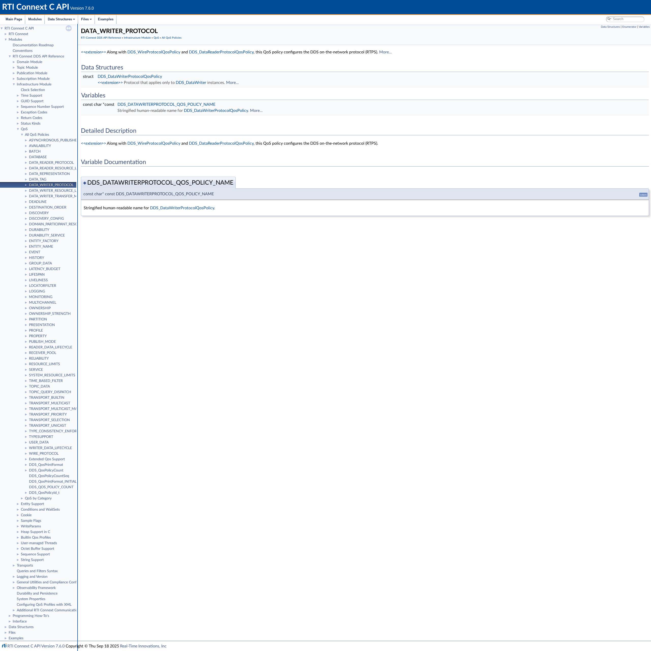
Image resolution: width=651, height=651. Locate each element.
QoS (24, 129)
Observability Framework (36, 588)
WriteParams (31, 526)
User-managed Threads (39, 543)
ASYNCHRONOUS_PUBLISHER (54, 140)
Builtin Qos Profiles (36, 537)
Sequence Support (35, 554)
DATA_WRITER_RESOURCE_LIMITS (57, 191)
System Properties (31, 599)
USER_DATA (39, 442)
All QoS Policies (37, 135)
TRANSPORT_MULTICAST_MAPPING (58, 409)
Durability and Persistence (37, 593)
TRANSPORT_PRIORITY (48, 414)
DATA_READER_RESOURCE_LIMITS (57, 168)
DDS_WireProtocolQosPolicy (153, 52)
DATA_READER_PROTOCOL (51, 163)
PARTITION (38, 319)
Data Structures (60, 19)
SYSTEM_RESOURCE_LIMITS (52, 375)
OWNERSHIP (40, 308)
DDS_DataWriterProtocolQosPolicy (130, 77)
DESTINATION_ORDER (47, 207)
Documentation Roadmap (33, 45)
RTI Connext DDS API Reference (38, 56)
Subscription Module (33, 79)
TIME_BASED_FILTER (46, 381)
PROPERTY (38, 336)
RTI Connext (18, 34)
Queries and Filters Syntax (37, 571)
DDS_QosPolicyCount (46, 470)
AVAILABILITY (40, 146)
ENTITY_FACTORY (43, 241)
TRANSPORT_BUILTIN (46, 398)
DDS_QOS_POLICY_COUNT (51, 487)
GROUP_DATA (40, 263)
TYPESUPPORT (41, 437)
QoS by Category (38, 498)
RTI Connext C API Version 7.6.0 (36, 646)
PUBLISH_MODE (42, 342)
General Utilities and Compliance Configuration (54, 582)
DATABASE (38, 157)
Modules (35, 19)
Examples (105, 19)
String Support (32, 560)
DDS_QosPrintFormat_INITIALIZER (56, 481)
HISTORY (36, 258)
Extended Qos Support (47, 459)
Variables (644, 26)
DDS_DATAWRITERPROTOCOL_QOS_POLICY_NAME (166, 104)
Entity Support (32, 504)
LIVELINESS (38, 280)
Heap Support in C (35, 532)
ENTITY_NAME (41, 246)
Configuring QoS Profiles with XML (44, 604)
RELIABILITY (39, 358)
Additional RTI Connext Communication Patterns (55, 610)
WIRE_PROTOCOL (43, 453)
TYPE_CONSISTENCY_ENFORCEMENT (60, 431)
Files (85, 19)
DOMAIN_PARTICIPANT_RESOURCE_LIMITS (64, 224)
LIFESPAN (37, 274)
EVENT (34, 252)
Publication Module (32, 73)
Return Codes (31, 118)
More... (385, 52)
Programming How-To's (31, 616)
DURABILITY (39, 230)
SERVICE (36, 370)
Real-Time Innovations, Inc (143, 646)
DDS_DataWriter (191, 83)
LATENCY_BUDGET (44, 269)
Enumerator (629, 26)
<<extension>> (93, 52)
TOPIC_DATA (39, 386)
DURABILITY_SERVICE (47, 235)
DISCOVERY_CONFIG (46, 218)
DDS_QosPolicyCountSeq (49, 476)
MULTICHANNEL (42, 302)
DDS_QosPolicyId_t (44, 493)
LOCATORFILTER (42, 286)
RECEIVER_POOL (42, 353)
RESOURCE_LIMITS (44, 364)
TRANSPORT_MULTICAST (49, 403)
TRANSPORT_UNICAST (47, 425)
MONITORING (40, 297)
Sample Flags (31, 521)
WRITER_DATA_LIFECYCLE (50, 448)
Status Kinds (30, 123)
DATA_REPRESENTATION (49, 174)
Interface (20, 621)
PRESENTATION (42, 325)
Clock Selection (33, 90)
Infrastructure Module (34, 84)
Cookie (26, 515)
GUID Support (32, 101)
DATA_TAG (37, 179)
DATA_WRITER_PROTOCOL (51, 185)
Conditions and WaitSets (40, 509)
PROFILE (36, 330)
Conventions (23, 51)
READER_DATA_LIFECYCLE (50, 347)
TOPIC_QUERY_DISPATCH (50, 392)
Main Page (14, 19)
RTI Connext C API (19, 28)
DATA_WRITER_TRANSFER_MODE (57, 196)
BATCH (35, 151)
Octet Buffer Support (37, 549)
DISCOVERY (39, 213)
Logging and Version (32, 577)
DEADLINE (38, 202)
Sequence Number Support (42, 107)
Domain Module (29, 62)
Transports (25, 565)
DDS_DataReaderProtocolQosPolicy (221, 52)
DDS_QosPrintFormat (46, 465)
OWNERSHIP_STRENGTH (50, 314)
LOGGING (37, 291)
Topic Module (27, 67)
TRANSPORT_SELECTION (49, 420)
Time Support (31, 95)
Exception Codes (34, 112)
